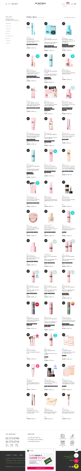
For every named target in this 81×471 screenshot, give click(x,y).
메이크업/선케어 (9, 35)
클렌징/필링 (8, 23)
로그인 (63, 4)
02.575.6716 (12, 441)
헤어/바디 (8, 38)
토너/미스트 (8, 28)
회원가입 (68, 4)
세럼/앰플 (8, 30)
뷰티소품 (8, 43)
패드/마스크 (8, 25)
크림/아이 (8, 33)
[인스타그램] (71, 466)
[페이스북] (69, 466)
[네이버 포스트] (72, 466)
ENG (72, 4)
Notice (31, 434)
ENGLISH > (72, 460)
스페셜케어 (8, 40)
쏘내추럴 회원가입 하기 (40, 468)
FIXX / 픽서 (9, 17)
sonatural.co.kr (17, 466)
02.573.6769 (12, 438)
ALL (9, 3)
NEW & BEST (15, 3)
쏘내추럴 (31, 450)
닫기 (53, 451)
